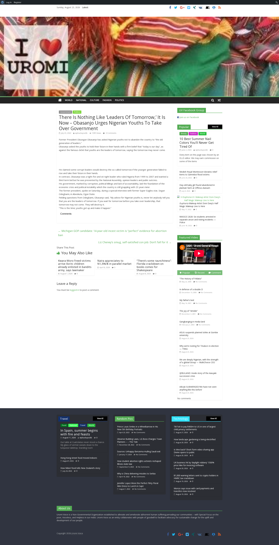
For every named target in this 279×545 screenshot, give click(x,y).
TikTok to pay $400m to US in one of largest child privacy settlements (195, 428)
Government (65, 112)
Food (64, 425)
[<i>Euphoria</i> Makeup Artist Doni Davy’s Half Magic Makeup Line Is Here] (199, 197)
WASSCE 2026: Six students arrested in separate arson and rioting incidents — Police (197, 219)
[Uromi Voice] (60, 100)
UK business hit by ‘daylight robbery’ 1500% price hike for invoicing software (194, 464)
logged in (74, 289)
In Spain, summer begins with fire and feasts (79, 432)
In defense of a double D (191, 289)
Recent (201, 272)
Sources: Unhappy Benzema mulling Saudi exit (138, 451)
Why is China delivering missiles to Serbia (136, 473)
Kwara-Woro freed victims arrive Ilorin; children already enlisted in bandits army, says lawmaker (74, 265)
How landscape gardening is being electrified (194, 439)
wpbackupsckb (81, 133)
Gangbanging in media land (192, 321)
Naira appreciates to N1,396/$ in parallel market (114, 262)
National (81, 100)
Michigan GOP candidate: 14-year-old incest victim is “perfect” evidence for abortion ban (112, 233)
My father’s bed (186, 300)
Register (17, 2)
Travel (82, 425)
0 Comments (110, 133)
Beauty (184, 133)
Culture (94, 100)
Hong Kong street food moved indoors (78, 457)
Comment (216, 272)
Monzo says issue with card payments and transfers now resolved (194, 490)
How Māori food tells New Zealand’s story (80, 468)
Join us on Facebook (189, 117)
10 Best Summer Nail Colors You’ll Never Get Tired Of (196, 143)
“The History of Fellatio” (190, 278)
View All (215, 126)
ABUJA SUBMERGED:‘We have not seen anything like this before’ (198, 388)
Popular (186, 272)
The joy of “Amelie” (188, 310)
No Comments (201, 282)
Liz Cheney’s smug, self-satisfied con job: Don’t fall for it (134, 242)
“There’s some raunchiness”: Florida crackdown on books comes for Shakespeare (154, 265)
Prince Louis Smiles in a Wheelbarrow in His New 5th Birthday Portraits (137, 428)
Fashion (107, 100)
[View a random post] (219, 100)
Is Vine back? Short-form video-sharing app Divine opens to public (194, 451)
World (69, 100)
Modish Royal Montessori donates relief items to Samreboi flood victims (198, 173)
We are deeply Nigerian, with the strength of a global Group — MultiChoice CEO (198, 361)
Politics (119, 100)
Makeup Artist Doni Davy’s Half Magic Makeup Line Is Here (198, 205)
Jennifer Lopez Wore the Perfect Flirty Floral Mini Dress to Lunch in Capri (137, 484)
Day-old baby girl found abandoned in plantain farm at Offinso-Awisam (197, 186)
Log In (9, 2)
